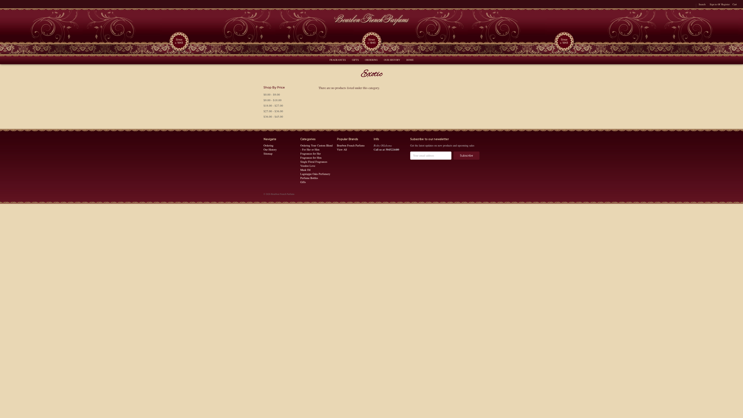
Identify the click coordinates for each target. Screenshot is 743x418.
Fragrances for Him (311, 157)
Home (410, 60)
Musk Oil (305, 170)
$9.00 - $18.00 (273, 100)
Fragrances (338, 60)
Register (725, 4)
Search (702, 4)
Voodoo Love (307, 166)
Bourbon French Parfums (351, 145)
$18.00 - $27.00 (273, 105)
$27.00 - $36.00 (273, 111)
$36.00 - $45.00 (273, 116)
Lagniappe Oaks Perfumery (315, 174)
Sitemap (268, 153)
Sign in (713, 4)
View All (342, 149)
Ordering (371, 60)
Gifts (355, 60)
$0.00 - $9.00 (272, 94)
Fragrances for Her (310, 153)
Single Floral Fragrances (313, 162)
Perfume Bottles (309, 178)
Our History (392, 60)
